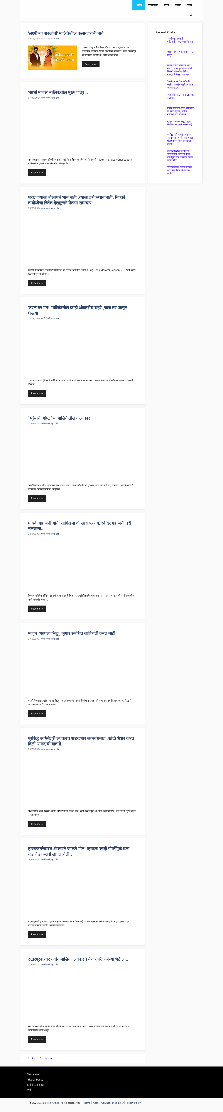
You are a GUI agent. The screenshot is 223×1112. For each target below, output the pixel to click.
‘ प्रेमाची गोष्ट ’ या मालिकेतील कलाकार (59, 418)
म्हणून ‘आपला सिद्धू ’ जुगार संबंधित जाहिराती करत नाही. (72, 633)
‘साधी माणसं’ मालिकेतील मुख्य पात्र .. (58, 92)
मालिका (178, 4)
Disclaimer (33, 1074)
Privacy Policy (35, 1079)
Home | (88, 1102)
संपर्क (29, 1089)
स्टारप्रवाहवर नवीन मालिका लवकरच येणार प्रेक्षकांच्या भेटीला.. (78, 959)
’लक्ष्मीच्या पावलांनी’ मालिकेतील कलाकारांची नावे (65, 33)
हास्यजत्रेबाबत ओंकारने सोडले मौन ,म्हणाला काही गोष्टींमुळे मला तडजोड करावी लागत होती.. (180, 155)
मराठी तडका (153, 4)
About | (97, 1102)
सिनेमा (166, 4)
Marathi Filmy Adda (48, 1102)
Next (48, 1058)
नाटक (189, 4)
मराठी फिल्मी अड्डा (35, 1084)
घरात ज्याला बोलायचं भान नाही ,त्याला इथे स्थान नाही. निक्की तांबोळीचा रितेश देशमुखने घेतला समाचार (76, 199)
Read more (90, 64)
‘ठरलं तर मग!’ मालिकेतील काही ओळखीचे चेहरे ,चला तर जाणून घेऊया (180, 84)
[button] (191, 15)
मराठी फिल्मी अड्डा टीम (50, 38)
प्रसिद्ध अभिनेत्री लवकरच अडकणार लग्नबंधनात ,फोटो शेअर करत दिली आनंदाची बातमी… (180, 139)
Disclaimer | (119, 1102)
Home (138, 4)
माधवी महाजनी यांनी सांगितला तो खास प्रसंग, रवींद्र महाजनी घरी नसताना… (180, 111)
